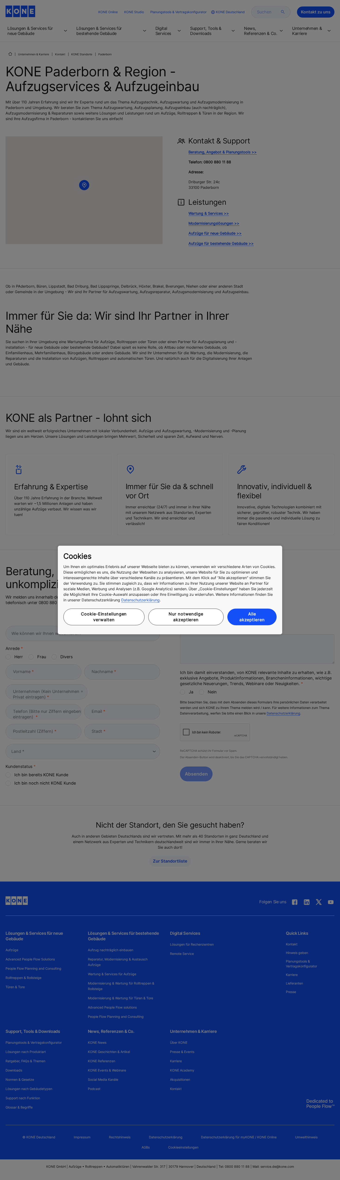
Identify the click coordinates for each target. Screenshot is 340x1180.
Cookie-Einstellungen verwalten (104, 617)
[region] (170, 590)
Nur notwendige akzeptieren (186, 617)
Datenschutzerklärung (140, 600)
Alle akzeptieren (252, 617)
